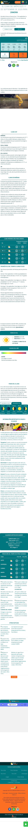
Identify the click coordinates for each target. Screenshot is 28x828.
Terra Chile (3, 770)
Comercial (11, 782)
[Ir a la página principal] (5, 2)
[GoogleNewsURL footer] (17, 809)
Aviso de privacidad (13, 793)
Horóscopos (24, 774)
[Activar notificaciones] (20, 824)
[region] (14, 77)
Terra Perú (3, 774)
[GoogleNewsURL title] (17, 65)
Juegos (7, 777)
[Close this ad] (27, 820)
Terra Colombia (14, 770)
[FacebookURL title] (9, 65)
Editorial (17, 782)
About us (14, 795)
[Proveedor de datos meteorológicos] (14, 816)
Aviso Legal (5, 793)
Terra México (24, 770)
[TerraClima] (23, 2)
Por (2, 60)
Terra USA (14, 774)
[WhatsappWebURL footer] (13, 809)
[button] (26, 2)
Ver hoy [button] (20, 29)
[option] (5, 55)
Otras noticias (20, 777)
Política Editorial (21, 793)
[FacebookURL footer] (9, 809)
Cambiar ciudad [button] (8, 29)
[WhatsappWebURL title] (13, 65)
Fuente (22, 60)
